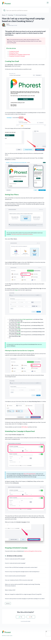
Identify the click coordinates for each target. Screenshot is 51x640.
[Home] (6, 3)
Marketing (10, 15)
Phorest (4, 15)
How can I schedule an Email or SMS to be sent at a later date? (19, 580)
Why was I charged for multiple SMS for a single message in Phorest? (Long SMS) (23, 594)
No (31, 616)
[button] (47, 3)
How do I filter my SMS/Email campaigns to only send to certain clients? (21, 567)
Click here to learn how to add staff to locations (22, 234)
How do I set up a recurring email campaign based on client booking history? (22, 571)
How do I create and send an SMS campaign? (15, 558)
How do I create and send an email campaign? (15, 563)
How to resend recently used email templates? (15, 575)
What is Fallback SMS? (10, 590)
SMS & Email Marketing (20, 15)
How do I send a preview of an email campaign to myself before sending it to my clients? (25, 598)
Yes (21, 616)
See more (8, 603)
